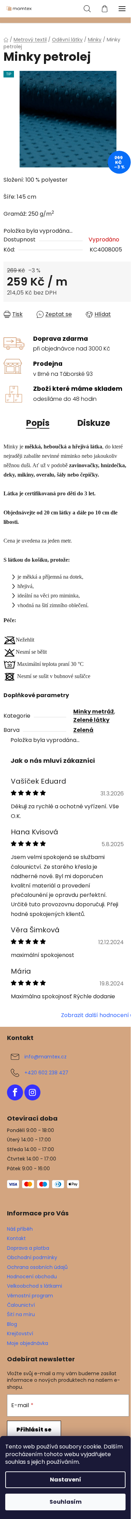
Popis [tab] (38, 423)
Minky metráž (93, 712)
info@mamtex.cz (45, 1056)
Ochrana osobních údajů (37, 1267)
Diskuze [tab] (93, 423)
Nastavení (65, 1480)
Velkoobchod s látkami (34, 1285)
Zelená (83, 730)
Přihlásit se (34, 1430)
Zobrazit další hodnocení (95, 1015)
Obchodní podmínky (32, 1257)
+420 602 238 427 (46, 1072)
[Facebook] (15, 1092)
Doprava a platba (28, 1248)
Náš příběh (20, 1228)
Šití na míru (21, 1314)
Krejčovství (20, 1333)
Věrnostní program (30, 1295)
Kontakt (16, 1238)
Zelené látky (91, 720)
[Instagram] (32, 1092)
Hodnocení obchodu (32, 1276)
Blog (12, 1324)
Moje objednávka (27, 1343)
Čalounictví (21, 1305)
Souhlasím (66, 1502)
